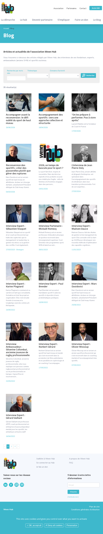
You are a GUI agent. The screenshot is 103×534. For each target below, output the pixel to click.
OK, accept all (34, 525)
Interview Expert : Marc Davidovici (84, 285)
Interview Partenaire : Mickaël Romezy (50, 227)
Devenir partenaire (42, 20)
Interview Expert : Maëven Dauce (81, 227)
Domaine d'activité (57, 70)
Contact (83, 8)
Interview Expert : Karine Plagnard (15, 285)
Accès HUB (96, 8)
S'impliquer (64, 20)
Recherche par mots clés (15, 71)
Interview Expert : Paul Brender (51, 285)
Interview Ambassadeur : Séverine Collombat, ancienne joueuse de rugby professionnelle (18, 349)
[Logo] (26, 8)
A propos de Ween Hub (79, 458)
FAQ (71, 462)
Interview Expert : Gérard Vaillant (15, 416)
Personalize (72, 525)
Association (58, 8)
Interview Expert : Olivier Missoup (81, 345)
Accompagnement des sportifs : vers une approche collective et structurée (51, 119)
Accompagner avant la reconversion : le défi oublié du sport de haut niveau (18, 119)
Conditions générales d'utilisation (85, 509)
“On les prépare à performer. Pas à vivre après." (84, 117)
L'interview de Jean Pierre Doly (82, 166)
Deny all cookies (54, 525)
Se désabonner (73, 497)
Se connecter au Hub (45, 462)
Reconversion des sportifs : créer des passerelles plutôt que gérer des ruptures (18, 169)
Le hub (23, 20)
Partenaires (71, 8)
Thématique (32, 70)
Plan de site (94, 506)
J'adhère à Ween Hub (45, 458)
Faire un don (81, 20)
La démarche (8, 20)
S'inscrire (73, 492)
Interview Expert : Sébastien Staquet (16, 227)
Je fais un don (42, 467)
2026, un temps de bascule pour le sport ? (51, 166)
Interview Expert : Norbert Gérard (48, 345)
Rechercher (90, 75)
